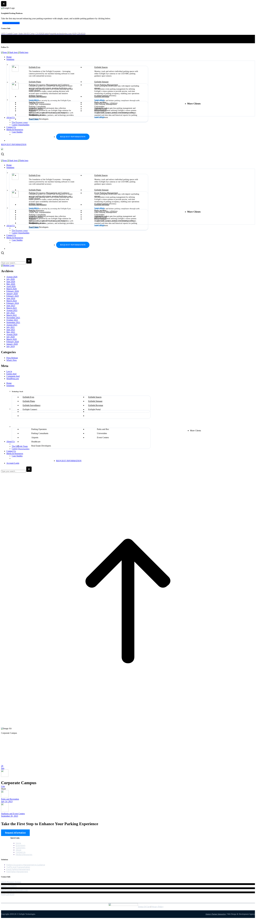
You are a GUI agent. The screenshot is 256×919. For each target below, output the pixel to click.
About (18, 850)
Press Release (12, 358)
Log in (9, 371)
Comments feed (13, 376)
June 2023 (10, 305)
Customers (20, 848)
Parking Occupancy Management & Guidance (25, 865)
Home (18, 843)
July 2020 (10, 337)
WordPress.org (12, 378)
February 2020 (12, 342)
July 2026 (10, 279)
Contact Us (20, 852)
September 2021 (13, 322)
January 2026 (12, 293)
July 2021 (10, 327)
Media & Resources (24, 854)
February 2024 (12, 303)
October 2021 (12, 320)
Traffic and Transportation (18, 867)
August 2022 (11, 310)
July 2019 (10, 346)
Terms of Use (144, 907)
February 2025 (12, 296)
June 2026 (10, 281)
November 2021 (13, 317)
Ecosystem (20, 845)
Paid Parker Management (17, 871)
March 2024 (11, 301)
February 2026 (12, 291)
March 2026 (11, 289)
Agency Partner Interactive (215, 914)
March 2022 (11, 315)
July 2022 (10, 313)
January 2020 (12, 344)
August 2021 (11, 325)
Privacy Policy (157, 907)
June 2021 (10, 329)
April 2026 (11, 286)
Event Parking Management (18, 869)
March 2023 (11, 308)
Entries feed (11, 374)
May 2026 (10, 284)
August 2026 (11, 277)
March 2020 (11, 339)
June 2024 (10, 298)
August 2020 (11, 334)
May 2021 (10, 332)
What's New (11, 360)
